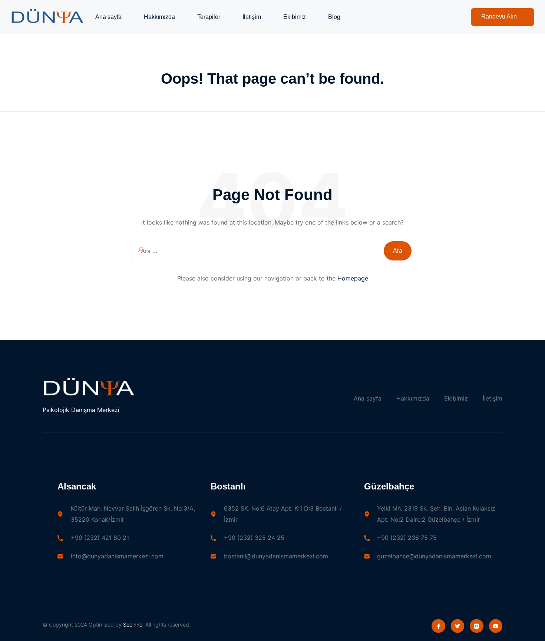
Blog (334, 17)
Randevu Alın (499, 16)
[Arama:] (272, 251)
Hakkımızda (159, 17)
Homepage (352, 278)
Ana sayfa (108, 17)
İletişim (251, 17)
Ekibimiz (294, 17)
